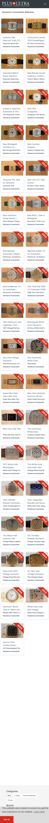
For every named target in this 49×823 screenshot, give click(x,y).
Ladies (17, 795)
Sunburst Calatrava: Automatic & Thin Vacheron (12, 111)
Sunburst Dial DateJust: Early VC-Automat (12, 40)
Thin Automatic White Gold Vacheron (34, 360)
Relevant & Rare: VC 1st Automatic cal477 (36, 254)
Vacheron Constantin (11, 46)
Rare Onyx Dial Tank (12, 429)
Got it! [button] (7, 819)
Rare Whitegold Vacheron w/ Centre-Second (10, 147)
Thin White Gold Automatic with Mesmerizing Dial (35, 467)
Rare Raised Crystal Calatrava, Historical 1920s (36, 76)
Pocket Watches (29, 795)
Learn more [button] (39, 812)
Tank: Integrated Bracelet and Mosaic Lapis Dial (36, 503)
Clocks (10, 800)
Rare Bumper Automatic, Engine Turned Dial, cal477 (11, 254)
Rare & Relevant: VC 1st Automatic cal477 (12, 289)
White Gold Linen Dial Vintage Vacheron (35, 609)
